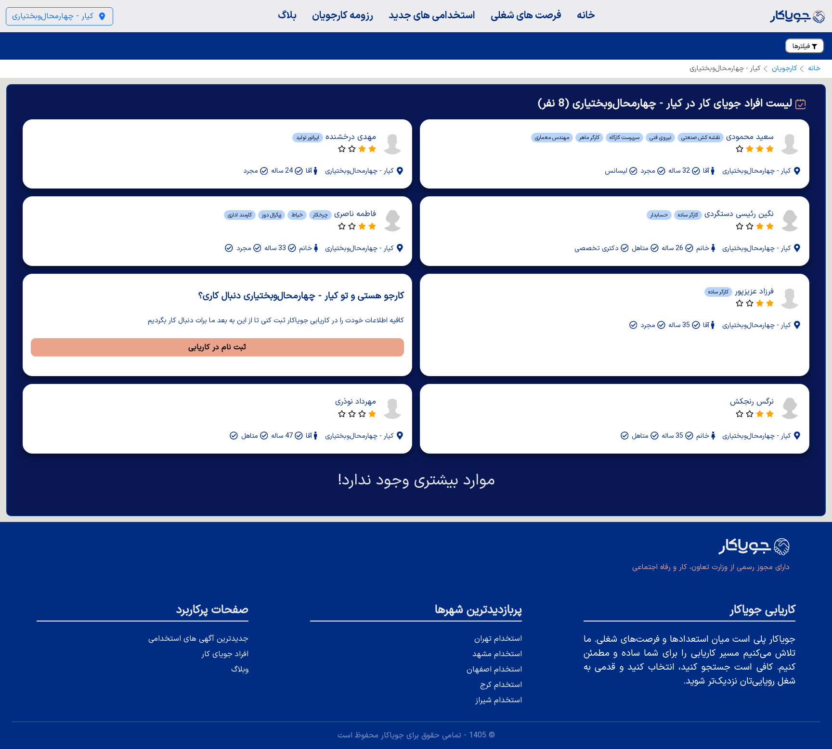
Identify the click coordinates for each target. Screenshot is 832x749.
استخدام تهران (498, 639)
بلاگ (287, 15)
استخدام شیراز (498, 700)
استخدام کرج (501, 685)
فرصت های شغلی (526, 15)
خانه (586, 15)
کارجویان (784, 68)
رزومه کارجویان (342, 15)
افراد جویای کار (224, 654)
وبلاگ (239, 669)
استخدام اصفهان (494, 669)
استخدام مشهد (497, 654)
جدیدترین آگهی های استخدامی (198, 639)
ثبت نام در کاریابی (217, 347)
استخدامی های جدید (432, 15)
